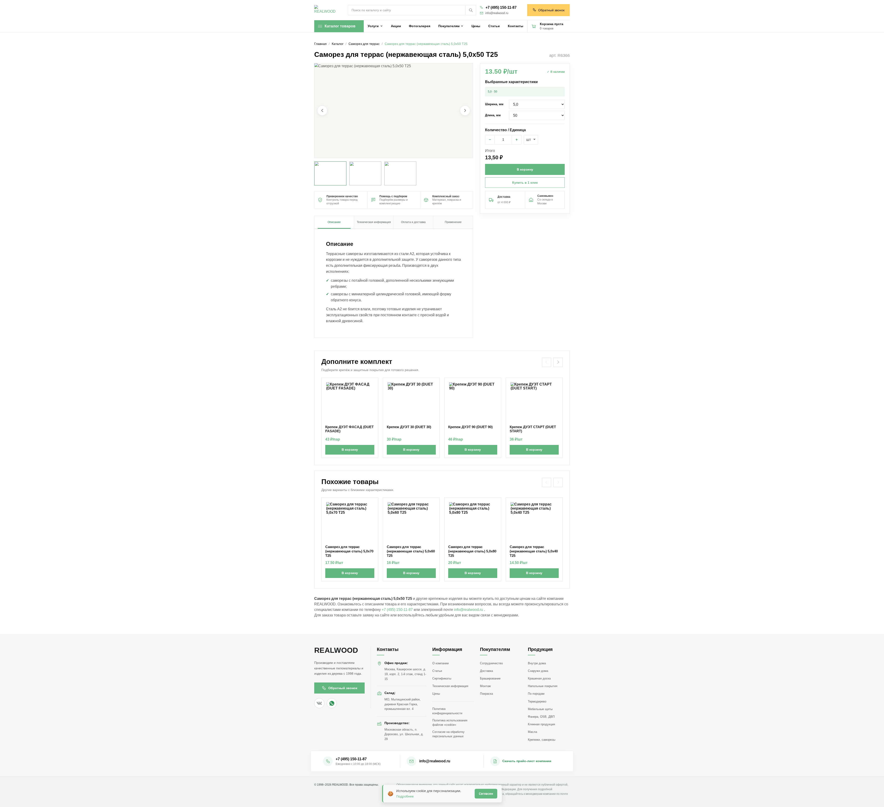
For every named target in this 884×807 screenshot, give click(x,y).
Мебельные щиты (540, 709)
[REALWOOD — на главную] (326, 10)
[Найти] (470, 10)
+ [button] (516, 139)
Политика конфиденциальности (447, 711)
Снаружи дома (538, 671)
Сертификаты (441, 678)
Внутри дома (537, 663)
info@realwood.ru (496, 13)
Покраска (486, 693)
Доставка (486, 671)
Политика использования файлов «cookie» (449, 722)
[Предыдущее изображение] (322, 111)
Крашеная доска (539, 678)
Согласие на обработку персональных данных (448, 734)
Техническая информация (450, 686)
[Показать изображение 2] (365, 173)
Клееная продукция (541, 724)
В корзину (350, 449)
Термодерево (537, 701)
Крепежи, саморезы (541, 739)
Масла (532, 732)
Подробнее (405, 796)
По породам (536, 693)
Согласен (486, 794)
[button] (393, 110)
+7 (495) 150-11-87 (501, 7)
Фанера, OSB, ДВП (541, 716)
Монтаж (485, 686)
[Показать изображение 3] (400, 173)
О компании (440, 663)
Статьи (437, 671)
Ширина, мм (494, 104)
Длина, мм (493, 115)
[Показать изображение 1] (330, 173)
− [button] (490, 139)
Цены (436, 693)
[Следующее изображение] (465, 111)
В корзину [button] (525, 169)
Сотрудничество (491, 663)
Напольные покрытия (542, 686)
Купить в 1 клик (525, 182)
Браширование (490, 678)
